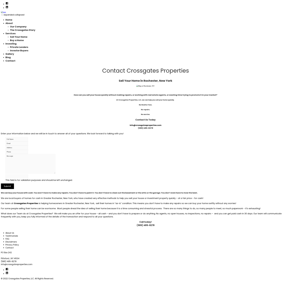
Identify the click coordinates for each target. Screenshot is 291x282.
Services (10, 33)
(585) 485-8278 (8, 261)
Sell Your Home (18, 36)
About (9, 23)
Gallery (9, 54)
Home (8, 19)
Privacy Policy (12, 244)
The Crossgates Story (22, 30)
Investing (10, 43)
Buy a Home (17, 40)
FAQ (7, 239)
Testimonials (11, 236)
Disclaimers (11, 241)
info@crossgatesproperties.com (145, 125)
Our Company (18, 26)
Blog (8, 57)
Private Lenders (19, 47)
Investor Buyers (19, 50)
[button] (2, 14)
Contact (10, 60)
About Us (9, 233)
